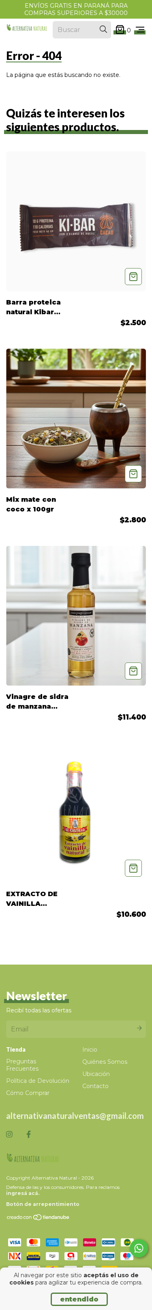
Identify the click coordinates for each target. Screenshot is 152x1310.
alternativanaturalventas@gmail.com (75, 1115)
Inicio (89, 1049)
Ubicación (96, 1074)
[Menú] (140, 30)
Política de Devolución (37, 1080)
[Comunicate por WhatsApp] (139, 1248)
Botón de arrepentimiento (42, 1204)
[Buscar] (103, 29)
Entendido (79, 1299)
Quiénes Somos (104, 1061)
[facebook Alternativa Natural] (28, 1134)
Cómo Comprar (27, 1093)
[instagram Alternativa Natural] (9, 1134)
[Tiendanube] (38, 1219)
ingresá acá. (22, 1193)
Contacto (95, 1086)
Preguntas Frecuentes (22, 1065)
